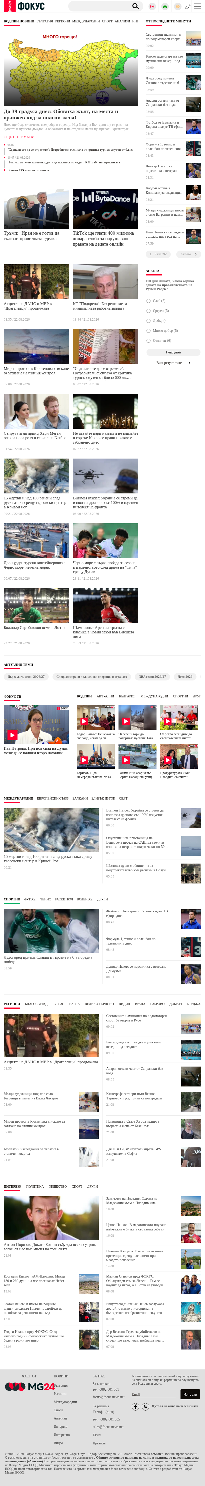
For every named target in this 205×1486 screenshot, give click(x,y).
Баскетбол (64, 899)
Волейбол (85, 899)
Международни (86, 21)
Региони (62, 21)
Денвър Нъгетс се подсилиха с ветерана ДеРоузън (162, 168)
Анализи (122, 21)
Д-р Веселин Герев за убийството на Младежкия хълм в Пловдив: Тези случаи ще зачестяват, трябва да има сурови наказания (133, 1336)
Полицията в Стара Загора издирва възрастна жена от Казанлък (132, 1124)
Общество (58, 1186)
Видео (58, 1443)
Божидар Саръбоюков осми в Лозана (35, 627)
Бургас (58, 1004)
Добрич (176, 1004)
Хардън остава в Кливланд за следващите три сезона (164, 190)
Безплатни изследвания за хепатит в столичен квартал (31, 1151)
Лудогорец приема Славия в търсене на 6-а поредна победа (164, 80)
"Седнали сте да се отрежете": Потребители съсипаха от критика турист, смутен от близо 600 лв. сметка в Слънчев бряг (71, 150)
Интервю (12, 1186)
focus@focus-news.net (108, 1397)
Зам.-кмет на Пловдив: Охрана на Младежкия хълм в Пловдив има (131, 1201)
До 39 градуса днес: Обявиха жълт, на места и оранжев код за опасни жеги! (61, 114)
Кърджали (196, 1004)
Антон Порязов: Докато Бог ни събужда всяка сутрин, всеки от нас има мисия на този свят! (50, 1246)
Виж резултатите (169, 363)
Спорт (107, 21)
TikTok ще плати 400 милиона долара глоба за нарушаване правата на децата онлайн (103, 238)
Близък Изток (103, 798)
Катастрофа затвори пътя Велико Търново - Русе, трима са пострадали (134, 1096)
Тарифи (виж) (103, 1412)
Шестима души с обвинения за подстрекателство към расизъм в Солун (136, 868)
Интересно (62, 1435)
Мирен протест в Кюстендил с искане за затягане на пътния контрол (36, 370)
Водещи (84, 696)
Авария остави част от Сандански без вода (162, 103)
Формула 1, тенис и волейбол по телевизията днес (165, 146)
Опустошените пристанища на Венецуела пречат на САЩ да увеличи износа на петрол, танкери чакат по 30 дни (135, 842)
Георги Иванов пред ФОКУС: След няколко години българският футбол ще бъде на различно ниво (34, 1336)
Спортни (180, 696)
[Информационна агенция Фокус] (135, 1407)
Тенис (45, 899)
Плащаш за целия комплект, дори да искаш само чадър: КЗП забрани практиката (64, 162)
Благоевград (36, 1004)
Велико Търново (99, 1004)
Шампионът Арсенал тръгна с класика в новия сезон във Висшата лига (103, 632)
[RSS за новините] (145, 1407)
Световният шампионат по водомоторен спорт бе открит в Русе (165, 37)
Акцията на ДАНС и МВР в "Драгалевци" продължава (28, 306)
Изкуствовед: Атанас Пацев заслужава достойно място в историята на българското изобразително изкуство (135, 1308)
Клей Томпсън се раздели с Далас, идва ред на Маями (165, 234)
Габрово (157, 1004)
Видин (124, 1004)
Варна (74, 1004)
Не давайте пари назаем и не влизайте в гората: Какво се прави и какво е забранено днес (105, 437)
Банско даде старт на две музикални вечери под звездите (164, 59)
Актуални (105, 696)
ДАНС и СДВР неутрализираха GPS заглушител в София (133, 1151)
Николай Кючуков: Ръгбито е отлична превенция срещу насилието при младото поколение (134, 1255)
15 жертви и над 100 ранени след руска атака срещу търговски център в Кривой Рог (35, 502)
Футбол (30, 899)
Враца (140, 1004)
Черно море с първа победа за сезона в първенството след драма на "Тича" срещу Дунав (105, 567)
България (44, 21)
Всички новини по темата (29, 170)
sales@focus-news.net (108, 1427)
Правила (99, 1443)
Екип (97, 1435)
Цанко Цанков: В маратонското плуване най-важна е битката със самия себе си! (136, 1227)
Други (198, 696)
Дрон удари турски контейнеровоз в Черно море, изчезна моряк (35, 565)
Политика (35, 1186)
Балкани (80, 798)
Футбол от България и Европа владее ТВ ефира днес (164, 125)
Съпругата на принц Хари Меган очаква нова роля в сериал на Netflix (35, 435)
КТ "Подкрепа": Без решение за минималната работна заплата (100, 306)
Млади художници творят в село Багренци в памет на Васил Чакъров (165, 212)
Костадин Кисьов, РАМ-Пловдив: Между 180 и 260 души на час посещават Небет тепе (35, 1281)
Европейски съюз (53, 798)
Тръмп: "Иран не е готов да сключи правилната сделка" (31, 235)
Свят (123, 798)
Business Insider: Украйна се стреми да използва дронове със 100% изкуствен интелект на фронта (105, 502)
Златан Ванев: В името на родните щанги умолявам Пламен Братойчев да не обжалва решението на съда (33, 1308)
